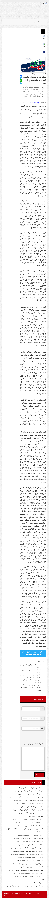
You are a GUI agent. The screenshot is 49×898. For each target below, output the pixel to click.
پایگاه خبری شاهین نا (32, 102)
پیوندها (6, 895)
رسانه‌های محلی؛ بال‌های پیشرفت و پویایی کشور (30, 806)
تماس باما (28, 893)
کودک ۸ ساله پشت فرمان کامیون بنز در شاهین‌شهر (29, 822)
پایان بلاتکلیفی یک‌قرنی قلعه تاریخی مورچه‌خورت (30, 857)
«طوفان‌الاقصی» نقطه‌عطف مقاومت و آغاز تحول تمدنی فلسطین (30, 676)
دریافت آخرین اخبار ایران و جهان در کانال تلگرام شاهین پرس (32, 653)
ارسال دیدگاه (39, 774)
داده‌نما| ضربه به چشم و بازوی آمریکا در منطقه (30, 867)
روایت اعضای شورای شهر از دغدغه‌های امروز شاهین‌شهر (27, 800)
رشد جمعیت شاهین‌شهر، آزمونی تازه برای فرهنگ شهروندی (27, 810)
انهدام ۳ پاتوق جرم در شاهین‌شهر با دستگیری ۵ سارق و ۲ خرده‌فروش (24, 886)
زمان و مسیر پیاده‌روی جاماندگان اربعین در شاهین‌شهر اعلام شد (26, 848)
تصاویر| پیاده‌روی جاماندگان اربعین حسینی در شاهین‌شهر (27, 841)
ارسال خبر (36, 893)
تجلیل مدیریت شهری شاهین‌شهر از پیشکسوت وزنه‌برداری (27, 851)
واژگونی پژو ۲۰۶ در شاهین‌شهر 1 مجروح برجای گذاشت (28, 819)
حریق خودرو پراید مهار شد (36, 816)
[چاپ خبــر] (21, 73)
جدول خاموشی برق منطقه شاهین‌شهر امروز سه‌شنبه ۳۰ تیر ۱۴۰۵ (26, 870)
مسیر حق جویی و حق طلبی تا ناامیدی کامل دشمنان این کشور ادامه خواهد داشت (30, 687)
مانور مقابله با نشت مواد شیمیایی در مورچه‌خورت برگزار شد (27, 791)
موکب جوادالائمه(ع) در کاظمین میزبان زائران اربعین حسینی (27, 838)
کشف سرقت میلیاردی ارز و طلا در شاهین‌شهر (30, 813)
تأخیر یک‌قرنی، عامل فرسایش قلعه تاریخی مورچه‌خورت (28, 860)
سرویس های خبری (39, 22)
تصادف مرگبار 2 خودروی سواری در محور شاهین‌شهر (29, 803)
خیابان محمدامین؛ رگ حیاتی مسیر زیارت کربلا (30, 844)
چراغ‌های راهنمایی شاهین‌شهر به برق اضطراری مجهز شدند (27, 794)
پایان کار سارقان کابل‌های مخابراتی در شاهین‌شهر (30, 825)
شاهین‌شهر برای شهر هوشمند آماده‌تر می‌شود (31, 787)
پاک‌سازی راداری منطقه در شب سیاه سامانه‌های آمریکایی (27, 873)
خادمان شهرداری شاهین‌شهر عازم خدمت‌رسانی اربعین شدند (27, 854)
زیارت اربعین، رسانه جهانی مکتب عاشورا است (30, 835)
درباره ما (6, 893)
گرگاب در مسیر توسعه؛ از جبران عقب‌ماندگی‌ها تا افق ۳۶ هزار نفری (25, 797)
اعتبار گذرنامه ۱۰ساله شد (36, 883)
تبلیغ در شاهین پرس (17, 893)
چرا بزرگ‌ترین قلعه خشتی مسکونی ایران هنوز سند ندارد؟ (28, 864)
